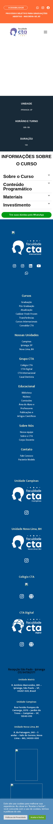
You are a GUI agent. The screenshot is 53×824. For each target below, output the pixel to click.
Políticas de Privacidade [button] (15, 817)
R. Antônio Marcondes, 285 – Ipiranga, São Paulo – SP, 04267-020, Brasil (26, 688)
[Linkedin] (30, 265)
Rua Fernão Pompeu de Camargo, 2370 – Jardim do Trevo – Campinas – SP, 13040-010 (26, 711)
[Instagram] (14, 265)
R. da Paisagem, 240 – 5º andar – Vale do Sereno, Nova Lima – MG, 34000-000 (26, 735)
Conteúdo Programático (17, 186)
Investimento (16, 205)
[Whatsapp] (26, 273)
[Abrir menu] (45, 32)
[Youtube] (38, 265)
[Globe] (31, 596)
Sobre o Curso (18, 176)
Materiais (13, 196)
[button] (26, 177)
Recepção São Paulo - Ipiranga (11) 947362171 (26, 671)
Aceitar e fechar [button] (37, 817)
